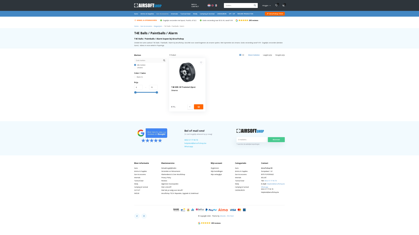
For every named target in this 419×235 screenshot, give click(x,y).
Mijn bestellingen (217, 171)
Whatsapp (188, 146)
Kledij (195, 14)
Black (140, 77)
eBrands (223, 216)
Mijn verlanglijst (216, 174)
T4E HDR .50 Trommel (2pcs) (183, 87)
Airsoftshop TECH (276, 14)
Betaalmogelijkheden (168, 168)
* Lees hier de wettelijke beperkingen (248, 144)
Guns (136, 14)
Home (136, 26)
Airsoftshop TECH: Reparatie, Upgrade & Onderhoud (179, 193)
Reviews (164, 181)
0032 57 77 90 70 (191, 140)
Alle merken (141, 65)
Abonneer (276, 140)
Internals (174, 14)
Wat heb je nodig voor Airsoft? (172, 190)
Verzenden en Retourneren (170, 171)
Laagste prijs (267, 55)
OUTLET (137, 190)
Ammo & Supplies (147, 14)
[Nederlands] (209, 5)
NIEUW (136, 193)
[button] (247, 20)
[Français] (216, 5)
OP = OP (232, 14)
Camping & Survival (207, 14)
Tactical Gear (185, 14)
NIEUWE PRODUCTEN (245, 14)
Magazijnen (158, 26)
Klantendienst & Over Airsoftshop (173, 174)
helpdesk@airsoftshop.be (195, 143)
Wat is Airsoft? (166, 187)
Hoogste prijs (280, 55)
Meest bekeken (254, 55)
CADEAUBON (221, 14)
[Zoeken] (255, 5)
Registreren (215, 168)
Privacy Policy (166, 177)
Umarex (140, 68)
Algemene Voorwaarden (169, 184)
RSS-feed (230, 216)
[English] (212, 5)
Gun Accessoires (162, 14)
